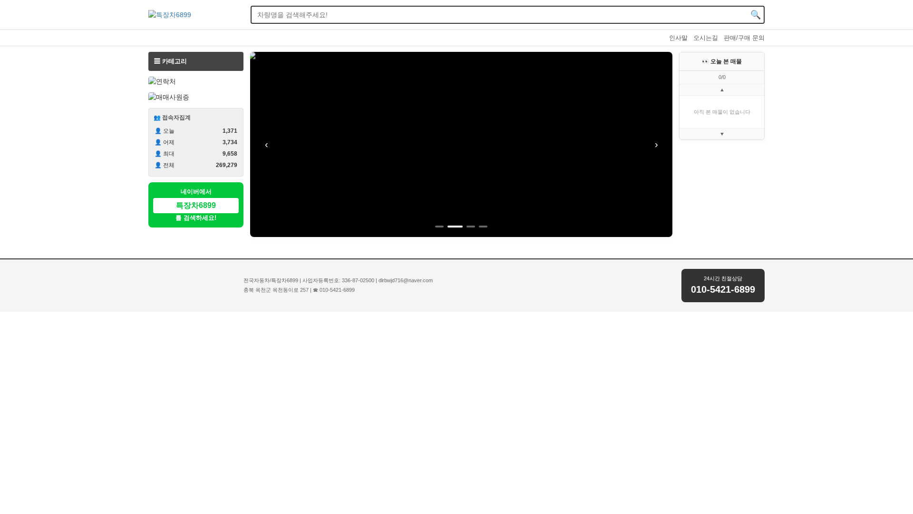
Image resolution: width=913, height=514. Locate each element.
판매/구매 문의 (744, 37)
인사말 (678, 37)
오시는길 (705, 37)
